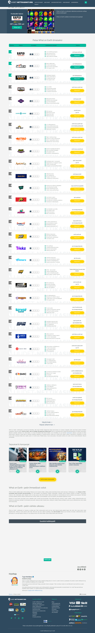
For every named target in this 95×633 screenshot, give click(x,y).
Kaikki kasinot (47, 2)
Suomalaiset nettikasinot (38, 605)
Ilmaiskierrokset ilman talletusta (40, 608)
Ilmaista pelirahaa (36, 617)
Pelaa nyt (17, 27)
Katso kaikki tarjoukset (47, 479)
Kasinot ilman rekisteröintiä (38, 611)
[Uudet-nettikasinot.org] (20, 2)
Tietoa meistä (55, 611)
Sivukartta (54, 609)
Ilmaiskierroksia (74, 2)
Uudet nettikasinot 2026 (38, 602)
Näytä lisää (46, 422)
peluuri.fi (58, 625)
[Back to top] (91, 624)
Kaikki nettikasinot (36, 606)
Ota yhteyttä (55, 612)
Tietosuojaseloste (56, 603)
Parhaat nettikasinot (37, 603)
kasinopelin (69, 432)
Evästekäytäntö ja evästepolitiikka (56, 605)
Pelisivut (36, 4)
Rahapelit (34, 612)
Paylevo (34, 615)
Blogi (53, 602)
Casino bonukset (66, 2)
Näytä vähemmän (46, 425)
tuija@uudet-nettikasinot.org (35, 590)
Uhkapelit (34, 614)
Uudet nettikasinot (39, 2)
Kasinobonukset (36, 609)
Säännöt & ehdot (56, 608)
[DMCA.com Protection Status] (17, 614)
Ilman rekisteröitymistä (56, 2)
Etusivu (10, 594)
